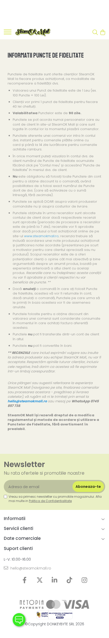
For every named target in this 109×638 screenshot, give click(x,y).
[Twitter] (39, 580)
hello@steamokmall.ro (30, 568)
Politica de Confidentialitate (50, 501)
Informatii (14, 518)
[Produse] (7, 33)
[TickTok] (69, 580)
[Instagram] (84, 580)
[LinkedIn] (54, 580)
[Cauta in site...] (95, 33)
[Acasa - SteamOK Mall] (33, 32)
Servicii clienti (18, 528)
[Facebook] (24, 580)
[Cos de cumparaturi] (102, 33)
